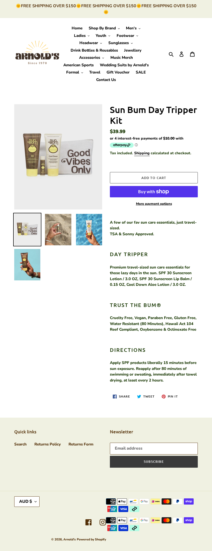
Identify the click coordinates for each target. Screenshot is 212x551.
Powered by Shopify (91, 539)
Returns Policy (47, 444)
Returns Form (81, 444)
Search (20, 444)
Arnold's (69, 539)
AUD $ (25, 501)
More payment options (154, 203)
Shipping (142, 153)
